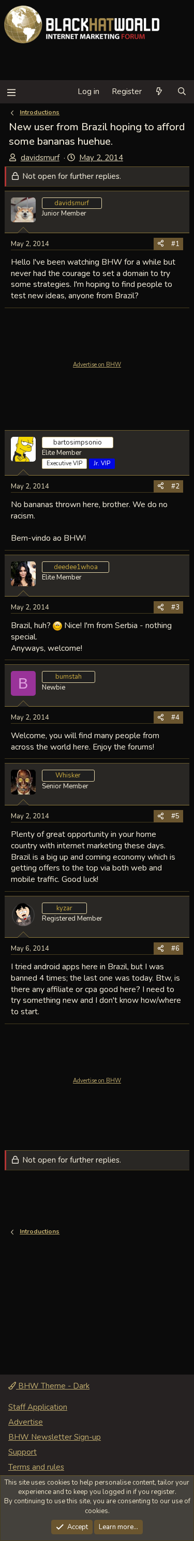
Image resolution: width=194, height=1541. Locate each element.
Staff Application (37, 1407)
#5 (175, 816)
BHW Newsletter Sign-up (54, 1437)
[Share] (161, 244)
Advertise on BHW (97, 365)
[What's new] (159, 91)
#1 (175, 244)
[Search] (182, 91)
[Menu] (11, 91)
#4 (175, 717)
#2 (175, 486)
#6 (175, 948)
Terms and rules (36, 1467)
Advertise (25, 1422)
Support (22, 1452)
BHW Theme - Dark (52, 1386)
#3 (175, 607)
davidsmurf (40, 157)
